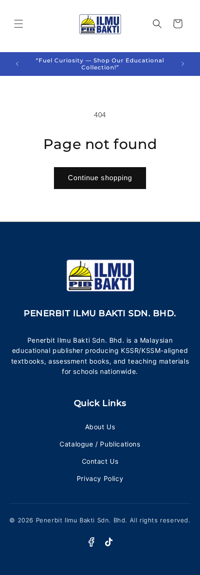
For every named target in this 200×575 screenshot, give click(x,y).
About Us (100, 427)
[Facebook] (91, 542)
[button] (18, 24)
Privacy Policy (100, 478)
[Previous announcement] (17, 64)
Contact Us (100, 461)
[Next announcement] (183, 64)
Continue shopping (100, 178)
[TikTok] (109, 542)
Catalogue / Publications (100, 444)
